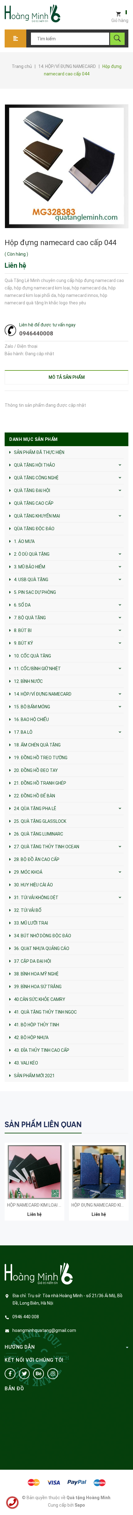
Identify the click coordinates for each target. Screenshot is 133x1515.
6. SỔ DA (22, 605)
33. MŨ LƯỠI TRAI (31, 923)
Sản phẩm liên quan (43, 1124)
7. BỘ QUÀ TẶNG (30, 617)
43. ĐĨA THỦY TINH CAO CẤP (41, 1050)
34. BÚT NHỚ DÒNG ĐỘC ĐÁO (42, 935)
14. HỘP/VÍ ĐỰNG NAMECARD (42, 694)
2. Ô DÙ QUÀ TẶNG (31, 554)
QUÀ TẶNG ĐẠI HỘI (32, 490)
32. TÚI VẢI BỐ (27, 910)
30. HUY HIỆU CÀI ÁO (33, 884)
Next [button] (123, 1123)
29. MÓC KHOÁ (28, 872)
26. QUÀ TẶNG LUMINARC (38, 833)
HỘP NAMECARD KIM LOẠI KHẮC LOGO (44, 1205)
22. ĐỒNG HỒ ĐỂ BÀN (34, 795)
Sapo (80, 1505)
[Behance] (38, 1373)
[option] (34, 1185)
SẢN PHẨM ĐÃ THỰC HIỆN (39, 452)
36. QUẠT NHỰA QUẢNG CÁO (41, 948)
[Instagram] (52, 1373)
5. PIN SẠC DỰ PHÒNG (35, 592)
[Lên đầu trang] (125, 1500)
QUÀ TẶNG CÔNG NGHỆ (36, 477)
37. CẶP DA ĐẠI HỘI (32, 961)
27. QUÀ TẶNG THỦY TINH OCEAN (46, 846)
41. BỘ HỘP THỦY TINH (36, 1024)
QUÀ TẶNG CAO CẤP (34, 503)
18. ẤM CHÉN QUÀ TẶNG (37, 744)
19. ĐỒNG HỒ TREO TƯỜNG (40, 757)
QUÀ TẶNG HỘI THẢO (34, 465)
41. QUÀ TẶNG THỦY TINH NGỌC (45, 1012)
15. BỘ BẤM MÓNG (32, 706)
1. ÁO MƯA (24, 541)
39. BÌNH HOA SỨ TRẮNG (38, 986)
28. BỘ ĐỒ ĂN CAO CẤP (36, 859)
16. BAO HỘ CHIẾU (31, 719)
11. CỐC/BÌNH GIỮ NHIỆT (37, 668)
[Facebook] (10, 1373)
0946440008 (36, 333)
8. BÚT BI (23, 630)
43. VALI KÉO (26, 1062)
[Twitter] (24, 1373)
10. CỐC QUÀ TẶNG (32, 655)
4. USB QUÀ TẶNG (31, 579)
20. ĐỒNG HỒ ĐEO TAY (36, 770)
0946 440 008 (25, 1316)
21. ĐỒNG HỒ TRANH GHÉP (40, 783)
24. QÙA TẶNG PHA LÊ (35, 808)
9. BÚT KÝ (23, 643)
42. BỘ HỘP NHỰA (31, 1037)
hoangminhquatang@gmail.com (44, 1330)
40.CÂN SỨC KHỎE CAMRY (39, 999)
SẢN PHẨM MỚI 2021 (34, 1075)
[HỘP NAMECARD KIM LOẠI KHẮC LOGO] (34, 1172)
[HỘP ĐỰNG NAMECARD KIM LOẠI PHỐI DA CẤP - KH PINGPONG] (98, 1172)
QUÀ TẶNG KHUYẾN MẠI (37, 515)
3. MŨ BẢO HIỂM (29, 566)
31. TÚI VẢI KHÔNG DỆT (36, 897)
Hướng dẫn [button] (20, 1347)
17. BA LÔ (23, 732)
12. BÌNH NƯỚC (28, 681)
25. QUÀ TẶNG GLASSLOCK (40, 821)
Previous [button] (110, 1123)
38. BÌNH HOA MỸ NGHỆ (36, 973)
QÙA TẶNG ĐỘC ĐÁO (34, 528)
